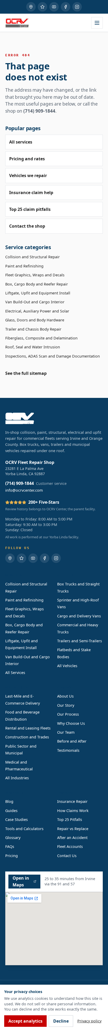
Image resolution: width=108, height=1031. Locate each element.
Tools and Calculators (24, 828)
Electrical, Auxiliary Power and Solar (37, 311)
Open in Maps (21, 881)
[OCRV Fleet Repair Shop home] (17, 23)
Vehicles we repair (28, 175)
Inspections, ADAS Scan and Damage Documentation (52, 356)
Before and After (72, 741)
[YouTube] (54, 7)
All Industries (17, 777)
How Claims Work (73, 810)
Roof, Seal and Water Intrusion (32, 346)
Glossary (12, 837)
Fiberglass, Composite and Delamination (41, 338)
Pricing (11, 855)
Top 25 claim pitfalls (30, 209)
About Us (65, 696)
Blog (9, 801)
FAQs (9, 846)
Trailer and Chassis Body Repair (33, 329)
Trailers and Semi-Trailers (79, 640)
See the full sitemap (26, 373)
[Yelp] (42, 7)
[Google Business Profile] (31, 7)
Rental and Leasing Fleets (28, 728)
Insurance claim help (31, 192)
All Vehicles (67, 665)
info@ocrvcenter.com (24, 490)
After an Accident (72, 837)
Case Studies (16, 819)
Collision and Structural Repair (32, 256)
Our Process (68, 714)
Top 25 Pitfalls (69, 819)
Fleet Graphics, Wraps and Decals (34, 274)
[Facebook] (65, 7)
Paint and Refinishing (24, 266)
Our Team (65, 732)
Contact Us (67, 855)
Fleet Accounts (70, 846)
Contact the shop (27, 226)
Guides (11, 810)
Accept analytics (25, 1021)
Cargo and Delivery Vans (79, 615)
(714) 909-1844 (39, 111)
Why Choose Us (71, 723)
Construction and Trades (27, 736)
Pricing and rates (27, 159)
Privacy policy (89, 1020)
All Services (15, 672)
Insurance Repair (72, 801)
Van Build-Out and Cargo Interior (34, 301)
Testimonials (68, 750)
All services (20, 142)
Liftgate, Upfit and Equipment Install (37, 292)
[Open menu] (97, 23)
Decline (61, 1021)
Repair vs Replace (72, 828)
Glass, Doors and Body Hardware (34, 319)
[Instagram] (77, 7)
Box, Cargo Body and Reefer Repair (36, 284)
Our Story (65, 705)
